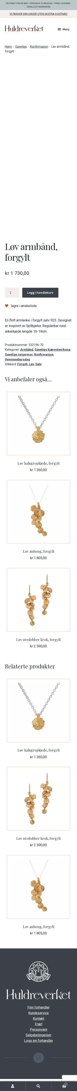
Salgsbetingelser (38, 1035)
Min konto (13, 1086)
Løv (31, 364)
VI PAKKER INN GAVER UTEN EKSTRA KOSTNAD (38, 13)
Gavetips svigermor (19, 354)
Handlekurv (59, 1084)
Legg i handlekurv (40, 292)
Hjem (8, 46)
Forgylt (22, 364)
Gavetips (21, 46)
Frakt (38, 1024)
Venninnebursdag (17, 359)
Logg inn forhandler (38, 1041)
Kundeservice (38, 1013)
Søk (38, 1086)
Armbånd (26, 349)
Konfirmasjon (39, 46)
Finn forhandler (38, 1007)
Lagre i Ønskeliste (23, 306)
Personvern (38, 1029)
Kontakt (38, 1018)
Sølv (38, 364)
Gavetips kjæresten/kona (52, 349)
